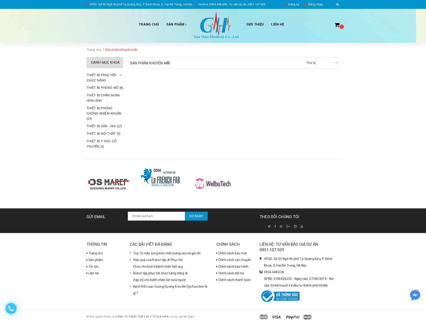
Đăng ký (293, 4)
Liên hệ (93, 273)
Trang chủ (95, 253)
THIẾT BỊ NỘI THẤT (103, 133)
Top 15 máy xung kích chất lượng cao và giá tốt (167, 253)
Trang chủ (149, 24)
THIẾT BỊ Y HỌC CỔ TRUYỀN (101, 143)
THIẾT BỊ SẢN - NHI (104, 126)
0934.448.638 (218, 4)
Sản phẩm (175, 24)
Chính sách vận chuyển (234, 260)
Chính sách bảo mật (232, 253)
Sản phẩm (95, 260)
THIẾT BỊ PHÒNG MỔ (105, 87)
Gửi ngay (196, 216)
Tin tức (93, 266)
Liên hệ (277, 24)
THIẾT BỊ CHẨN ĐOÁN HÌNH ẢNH (103, 97)
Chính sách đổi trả (230, 273)
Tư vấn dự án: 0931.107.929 (247, 4)
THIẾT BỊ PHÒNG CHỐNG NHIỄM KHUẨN (104, 113)
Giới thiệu (255, 24)
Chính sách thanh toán (234, 280)
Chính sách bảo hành (232, 266)
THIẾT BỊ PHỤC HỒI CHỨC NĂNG (101, 77)
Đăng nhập (315, 4)
